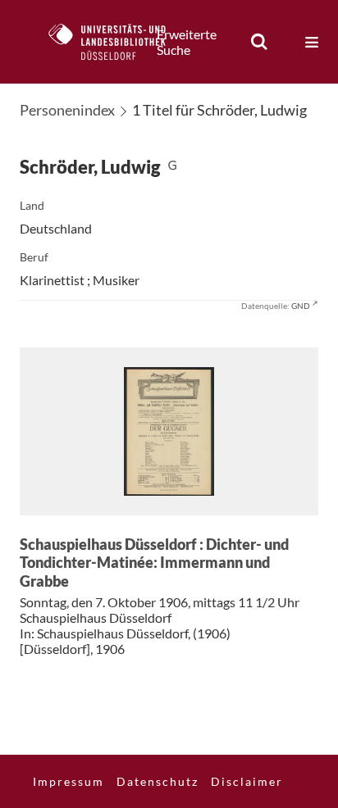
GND (300, 306)
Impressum (68, 781)
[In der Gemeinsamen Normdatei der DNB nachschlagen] (172, 167)
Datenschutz (157, 781)
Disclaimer (247, 781)
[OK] (259, 42)
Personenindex (67, 110)
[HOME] (115, 42)
